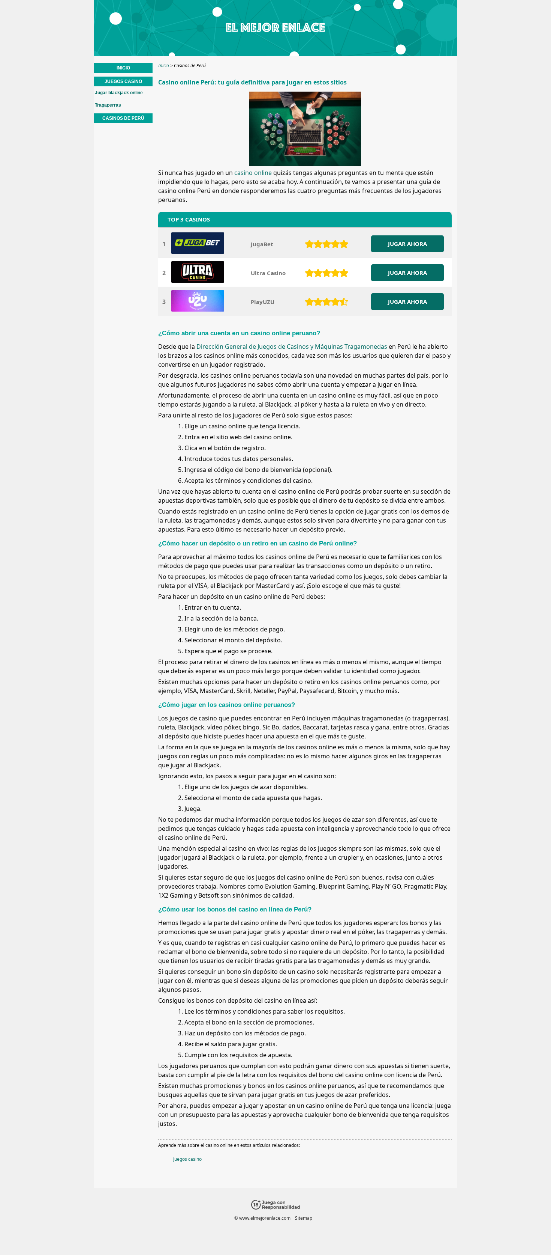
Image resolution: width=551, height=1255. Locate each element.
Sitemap (303, 1218)
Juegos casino (187, 1159)
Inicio (123, 68)
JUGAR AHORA (407, 243)
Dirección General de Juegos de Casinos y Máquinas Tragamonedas (291, 346)
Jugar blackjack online (119, 92)
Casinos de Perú (123, 118)
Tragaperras (108, 105)
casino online (253, 173)
